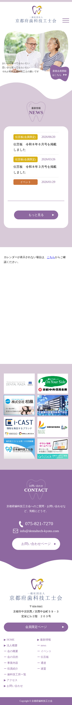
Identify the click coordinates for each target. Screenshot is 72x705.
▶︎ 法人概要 (10, 645)
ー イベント (44, 651)
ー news (41, 645)
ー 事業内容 (11, 662)
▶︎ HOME (9, 639)
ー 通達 (41, 662)
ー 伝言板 (43, 657)
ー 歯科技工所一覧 (15, 674)
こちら (51, 257)
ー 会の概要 (11, 651)
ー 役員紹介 (11, 668)
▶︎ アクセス (10, 680)
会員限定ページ (36, 626)
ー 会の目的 (11, 657)
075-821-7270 (39, 523)
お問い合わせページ (36, 544)
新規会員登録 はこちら (59, 73)
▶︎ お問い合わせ (13, 685)
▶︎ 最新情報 (44, 639)
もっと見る (36, 214)
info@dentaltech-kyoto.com (39, 531)
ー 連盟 (41, 668)
